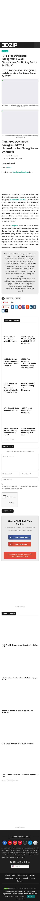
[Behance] (35, 843)
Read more (20, 857)
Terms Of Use (16, 556)
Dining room (9, 298)
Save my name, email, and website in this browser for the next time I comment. (19, 487)
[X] (25, 843)
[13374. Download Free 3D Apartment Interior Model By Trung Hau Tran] (11, 376)
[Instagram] (15, 843)
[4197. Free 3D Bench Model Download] (28, 400)
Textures (5, 51)
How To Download (21, 878)
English (17, 866)
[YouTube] (10, 843)
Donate (32, 878)
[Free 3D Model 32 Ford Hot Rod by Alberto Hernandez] (28, 376)
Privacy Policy (24, 556)
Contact (20, 881)
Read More (20, 899)
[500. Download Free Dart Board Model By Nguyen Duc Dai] (20, 663)
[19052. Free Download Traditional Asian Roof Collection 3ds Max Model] (28, 351)
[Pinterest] (20, 843)
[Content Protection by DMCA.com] (9, 889)
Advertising (9, 878)
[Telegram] (30, 843)
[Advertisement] (20, 21)
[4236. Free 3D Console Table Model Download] (20, 729)
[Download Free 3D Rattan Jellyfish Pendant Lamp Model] (11, 421)
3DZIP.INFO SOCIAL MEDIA (20, 837)
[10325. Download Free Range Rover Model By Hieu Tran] (28, 421)
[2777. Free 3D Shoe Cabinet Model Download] (11, 329)
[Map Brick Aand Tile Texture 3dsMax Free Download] (20, 696)
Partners (32, 875)
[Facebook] (4, 843)
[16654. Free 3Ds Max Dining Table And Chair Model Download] (28, 329)
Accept (30, 896)
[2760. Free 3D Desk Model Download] (11, 400)
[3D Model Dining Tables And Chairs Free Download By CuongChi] (11, 351)
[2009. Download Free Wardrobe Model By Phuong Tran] (20, 760)
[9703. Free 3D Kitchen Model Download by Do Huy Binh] (20, 630)
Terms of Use (22, 875)
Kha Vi (9, 168)
